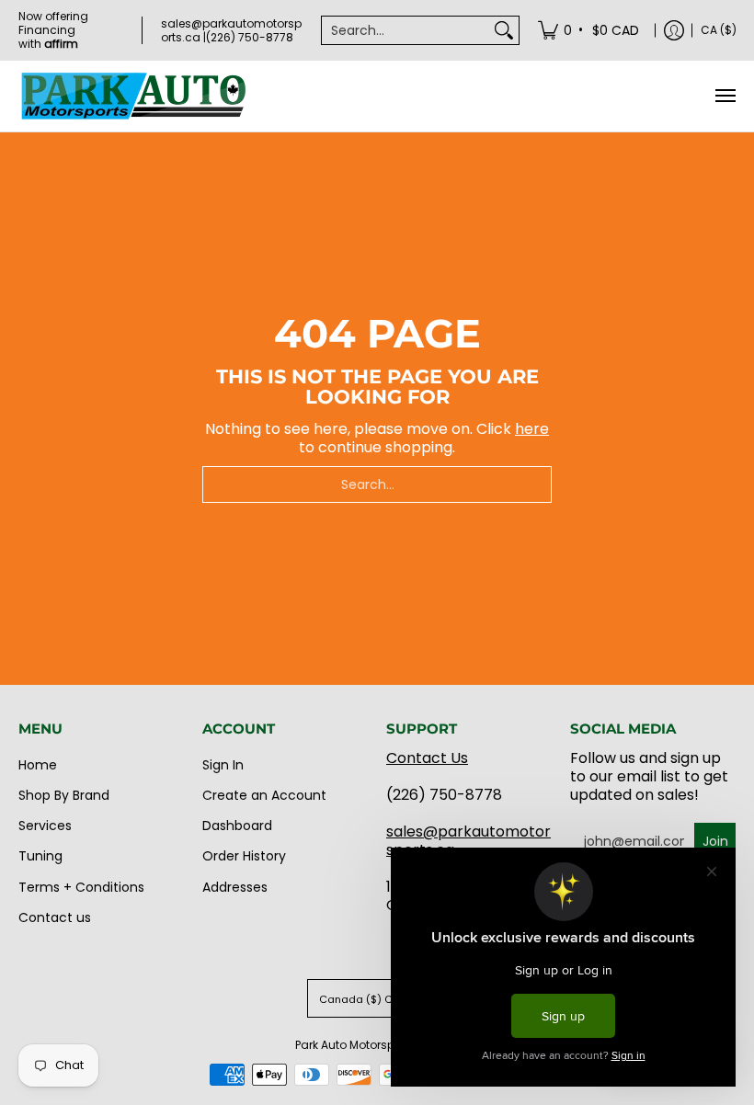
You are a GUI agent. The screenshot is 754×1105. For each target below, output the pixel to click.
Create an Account (264, 795)
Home (37, 765)
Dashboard (237, 825)
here (532, 428)
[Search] (504, 30)
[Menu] (725, 96)
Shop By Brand (63, 795)
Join (715, 841)
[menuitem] (590, 30)
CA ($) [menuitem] (719, 30)
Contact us (54, 917)
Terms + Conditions (81, 887)
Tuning (40, 856)
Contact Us (427, 758)
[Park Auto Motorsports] (133, 96)
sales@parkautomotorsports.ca (468, 840)
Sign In (223, 765)
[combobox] (405, 30)
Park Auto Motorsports (355, 1045)
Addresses (235, 887)
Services (45, 825)
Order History (244, 856)
